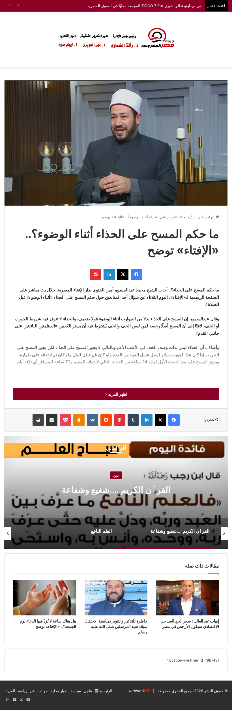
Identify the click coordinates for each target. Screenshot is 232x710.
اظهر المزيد (117, 394)
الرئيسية (208, 217)
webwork (136, 690)
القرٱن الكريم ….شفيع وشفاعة (116, 490)
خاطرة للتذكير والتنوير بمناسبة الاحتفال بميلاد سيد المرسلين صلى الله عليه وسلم (116, 626)
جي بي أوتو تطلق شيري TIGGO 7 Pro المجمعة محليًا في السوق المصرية (144, 5)
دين (195, 217)
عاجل (88, 690)
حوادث (42, 690)
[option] (116, 492)
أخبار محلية (59, 690)
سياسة (75, 690)
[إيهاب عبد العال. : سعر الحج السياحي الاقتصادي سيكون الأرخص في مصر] (187, 597)
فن (32, 690)
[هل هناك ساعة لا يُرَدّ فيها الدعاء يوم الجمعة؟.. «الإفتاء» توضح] (44, 597)
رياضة (22, 690)
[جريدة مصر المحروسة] (116, 39)
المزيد (10, 690)
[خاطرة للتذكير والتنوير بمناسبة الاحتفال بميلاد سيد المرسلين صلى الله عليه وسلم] (116, 597)
